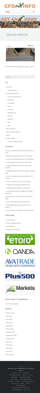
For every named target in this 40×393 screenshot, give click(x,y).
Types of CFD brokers (14, 97)
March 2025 (10, 355)
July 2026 (9, 316)
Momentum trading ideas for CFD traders (19, 156)
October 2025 (10, 332)
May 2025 (9, 348)
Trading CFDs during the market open (18, 188)
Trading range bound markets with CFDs (19, 162)
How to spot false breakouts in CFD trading (19, 159)
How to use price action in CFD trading (18, 181)
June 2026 (9, 319)
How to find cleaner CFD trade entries (18, 202)
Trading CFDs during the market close (18, 185)
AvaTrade (11, 100)
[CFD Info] (20, 3)
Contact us (25, 375)
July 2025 (9, 342)
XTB (9, 125)
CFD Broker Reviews (12, 93)
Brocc (20, 372)
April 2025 (9, 351)
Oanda (10, 116)
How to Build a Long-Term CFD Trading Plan (20, 210)
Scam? (8, 135)
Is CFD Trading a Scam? (27, 381)
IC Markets (11, 103)
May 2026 (9, 323)
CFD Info (9, 87)
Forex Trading (10, 138)
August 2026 (10, 313)
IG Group (11, 109)
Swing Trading (12, 90)
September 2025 (11, 335)
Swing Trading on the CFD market (20, 387)
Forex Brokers (10, 226)
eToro (10, 106)
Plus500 (10, 119)
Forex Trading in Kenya (15, 141)
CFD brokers (26, 372)
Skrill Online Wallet (12, 304)
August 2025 (10, 339)
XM (9, 122)
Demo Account (11, 129)
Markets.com (12, 113)
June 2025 (9, 345)
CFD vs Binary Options (13, 132)
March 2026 (10, 329)
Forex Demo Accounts (13, 229)
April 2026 (9, 326)
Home (20, 366)
